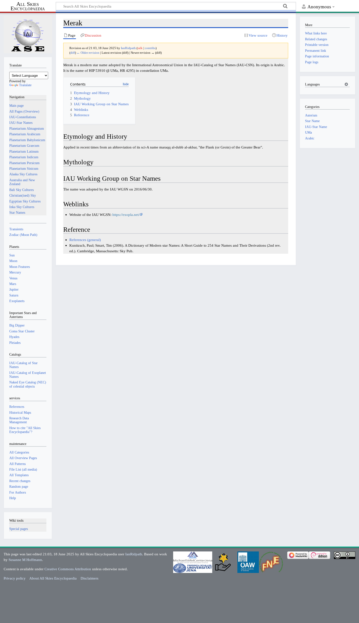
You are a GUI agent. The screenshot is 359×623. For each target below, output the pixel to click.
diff (72, 52)
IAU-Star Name (316, 127)
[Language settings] (346, 84)
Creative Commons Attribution (67, 569)
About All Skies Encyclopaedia (53, 578)
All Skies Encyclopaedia (28, 6)
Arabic (309, 138)
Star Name (312, 121)
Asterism (311, 115)
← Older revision (88, 52)
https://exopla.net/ (125, 214)
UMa (308, 132)
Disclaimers (89, 578)
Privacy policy (15, 578)
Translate (25, 85)
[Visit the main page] (28, 34)
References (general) (85, 240)
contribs (150, 48)
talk (140, 48)
